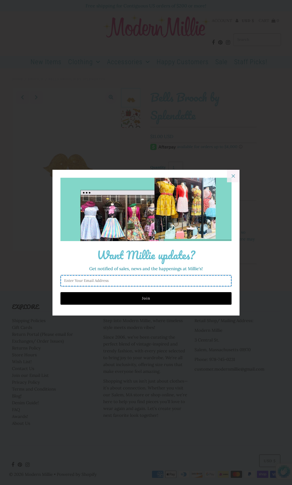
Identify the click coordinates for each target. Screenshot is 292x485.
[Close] (233, 176)
